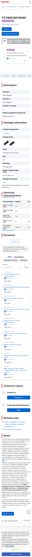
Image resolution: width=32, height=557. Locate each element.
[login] (28, 512)
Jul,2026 (7, 362)
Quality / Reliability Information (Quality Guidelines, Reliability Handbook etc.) (14, 424)
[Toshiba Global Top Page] (5, 2)
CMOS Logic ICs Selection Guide (15, 333)
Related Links (22, 75)
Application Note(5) (10, 260)
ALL (4, 41)
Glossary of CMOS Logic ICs (13, 298)
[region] (16, 542)
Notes (29, 75)
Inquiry (14, 75)
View (4, 182)
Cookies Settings (16, 549)
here (5, 461)
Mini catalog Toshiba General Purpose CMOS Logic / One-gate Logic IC (15, 370)
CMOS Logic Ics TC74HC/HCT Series (16, 309)
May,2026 (8, 377)
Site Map (27, 520)
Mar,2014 (7, 281)
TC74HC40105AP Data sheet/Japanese (12, 275)
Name (4, 264)
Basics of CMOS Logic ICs (13, 344)
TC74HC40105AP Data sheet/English (16, 287)
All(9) (10, 257)
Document (7, 75)
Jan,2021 (7, 303)
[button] (30, 2)
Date (25, 267)
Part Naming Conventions (13, 429)
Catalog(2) (23, 260)
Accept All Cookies (16, 554)
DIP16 (7, 133)
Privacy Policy (10, 546)
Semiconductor (11, 6)
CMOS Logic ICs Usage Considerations (12, 321)
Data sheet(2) (19, 257)
